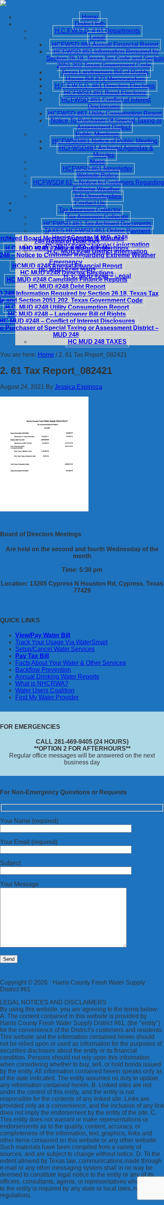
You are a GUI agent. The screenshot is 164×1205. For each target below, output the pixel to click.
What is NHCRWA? (41, 683)
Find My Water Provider (47, 697)
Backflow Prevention (43, 669)
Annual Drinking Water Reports (57, 676)
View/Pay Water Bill (42, 635)
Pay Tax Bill (32, 656)
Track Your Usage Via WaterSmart (61, 642)
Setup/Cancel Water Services (55, 649)
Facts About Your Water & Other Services (70, 663)
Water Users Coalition (44, 690)
